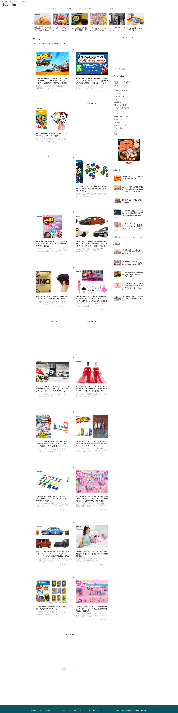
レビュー (117, 110)
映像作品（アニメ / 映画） (122, 116)
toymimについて (37, 710)
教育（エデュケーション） (122, 125)
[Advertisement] (91, 118)
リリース (117, 99)
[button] (142, 69)
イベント (117, 113)
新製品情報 (117, 102)
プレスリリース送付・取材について (90, 710)
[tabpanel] (42, 22)
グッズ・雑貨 (118, 128)
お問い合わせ (74, 710)
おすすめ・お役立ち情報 (121, 108)
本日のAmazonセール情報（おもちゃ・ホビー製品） (122, 82)
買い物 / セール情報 (120, 105)
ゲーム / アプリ (118, 119)
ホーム (116, 85)
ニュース (118, 93)
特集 (115, 131)
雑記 (115, 134)
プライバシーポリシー (61, 710)
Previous (32, 23)
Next (146, 23)
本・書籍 (117, 122)
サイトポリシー (48, 710)
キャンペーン (120, 96)
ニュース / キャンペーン (121, 90)
